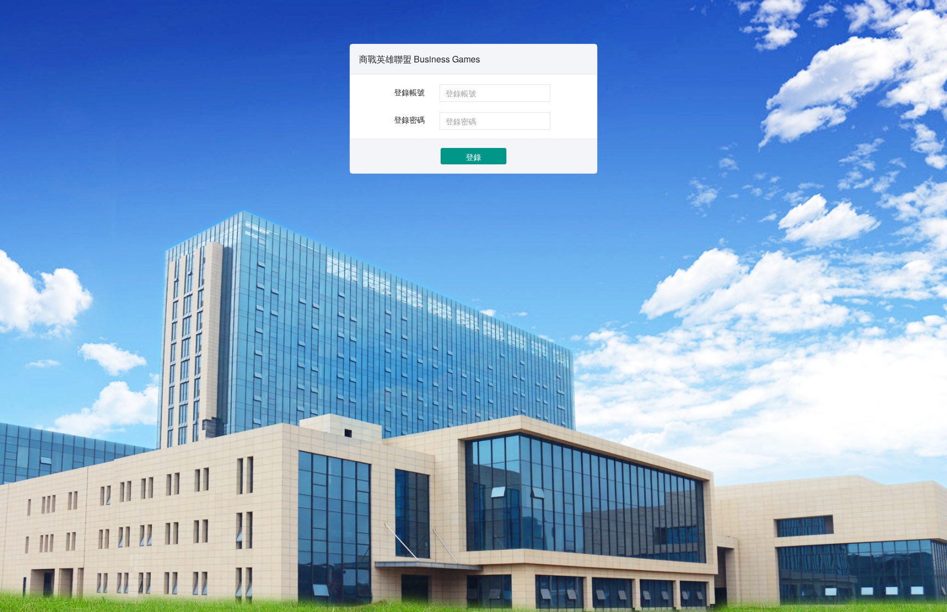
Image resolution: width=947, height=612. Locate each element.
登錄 (473, 156)
